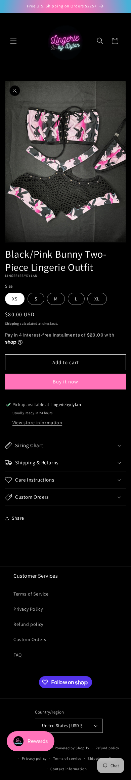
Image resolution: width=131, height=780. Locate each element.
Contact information (68, 769)
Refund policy (28, 624)
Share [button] (18, 518)
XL (97, 299)
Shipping (12, 323)
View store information (37, 423)
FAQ (17, 655)
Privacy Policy (28, 609)
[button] (13, 40)
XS (14, 299)
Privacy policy (34, 758)
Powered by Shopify (72, 748)
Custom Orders (29, 639)
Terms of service (67, 758)
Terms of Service (31, 594)
